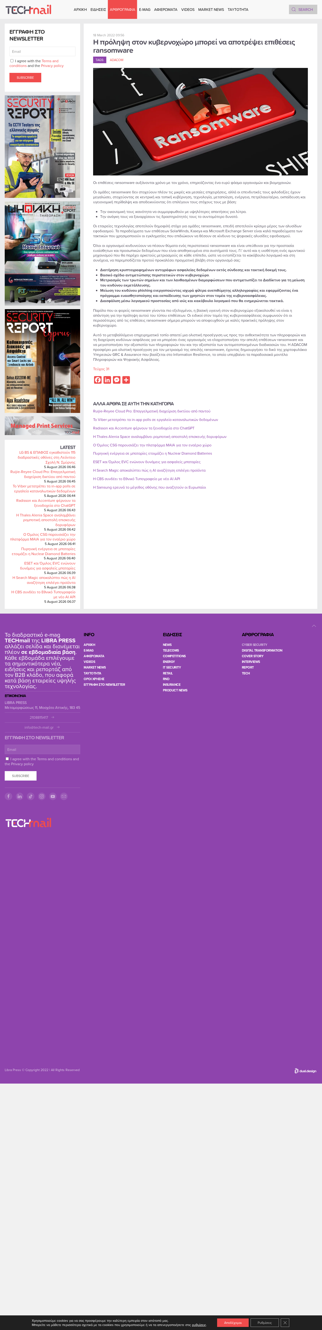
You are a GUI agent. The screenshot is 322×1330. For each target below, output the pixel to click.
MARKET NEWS (211, 9)
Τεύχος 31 (101, 368)
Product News (175, 690)
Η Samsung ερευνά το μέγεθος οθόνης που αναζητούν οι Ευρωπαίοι (149, 487)
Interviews (251, 661)
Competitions (174, 656)
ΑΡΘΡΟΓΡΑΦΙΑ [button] (122, 9)
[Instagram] (41, 796)
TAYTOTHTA (92, 673)
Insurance (172, 684)
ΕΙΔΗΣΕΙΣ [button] (98, 9)
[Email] (64, 796)
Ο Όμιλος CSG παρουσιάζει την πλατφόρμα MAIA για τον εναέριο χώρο (42, 537)
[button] (314, 625)
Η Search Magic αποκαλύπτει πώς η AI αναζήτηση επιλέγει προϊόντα (43, 580)
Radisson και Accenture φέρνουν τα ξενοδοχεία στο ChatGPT (45, 503)
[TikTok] (30, 796)
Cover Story (253, 656)
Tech (246, 673)
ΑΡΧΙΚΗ (80, 9)
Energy (169, 661)
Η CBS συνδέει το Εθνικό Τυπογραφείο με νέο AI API (43, 594)
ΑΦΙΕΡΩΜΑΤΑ (166, 9)
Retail (168, 673)
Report (248, 667)
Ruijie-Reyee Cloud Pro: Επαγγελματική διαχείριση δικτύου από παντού (42, 474)
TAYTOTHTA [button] (238, 9)
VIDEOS (187, 9)
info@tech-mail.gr (39, 727)
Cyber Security (254, 644)
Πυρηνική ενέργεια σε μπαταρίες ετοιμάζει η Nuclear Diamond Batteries (43, 551)
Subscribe (25, 77)
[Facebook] (8, 796)
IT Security (172, 667)
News (167, 644)
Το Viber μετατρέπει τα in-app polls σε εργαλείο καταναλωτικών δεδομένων (44, 488)
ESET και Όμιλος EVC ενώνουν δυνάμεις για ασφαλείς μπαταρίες (47, 566)
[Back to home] (28, 9)
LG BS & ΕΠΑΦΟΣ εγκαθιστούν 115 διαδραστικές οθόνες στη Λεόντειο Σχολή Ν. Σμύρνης (46, 457)
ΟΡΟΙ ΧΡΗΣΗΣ (94, 679)
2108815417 (39, 717)
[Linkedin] (19, 796)
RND (166, 679)
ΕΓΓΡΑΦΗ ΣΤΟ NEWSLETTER (104, 684)
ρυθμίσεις (199, 1325)
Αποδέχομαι (233, 1322)
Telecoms (171, 650)
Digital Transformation (262, 650)
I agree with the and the (36, 63)
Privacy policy (52, 65)
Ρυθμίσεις (265, 1322)
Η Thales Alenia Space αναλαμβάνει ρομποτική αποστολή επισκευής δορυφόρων (45, 520)
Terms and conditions (54, 758)
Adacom (116, 60)
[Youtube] (53, 796)
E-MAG (144, 9)
